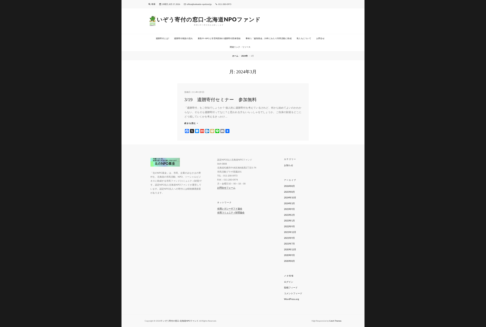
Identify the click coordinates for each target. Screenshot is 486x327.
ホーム (235, 56)
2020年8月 (289, 261)
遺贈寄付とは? (162, 38)
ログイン (288, 281)
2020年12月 (290, 249)
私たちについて (304, 38)
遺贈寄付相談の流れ (183, 38)
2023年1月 (289, 220)
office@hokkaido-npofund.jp (199, 4)
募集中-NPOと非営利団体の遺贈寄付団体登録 (219, 38)
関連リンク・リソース (240, 47)
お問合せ (320, 38)
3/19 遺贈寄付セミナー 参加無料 (220, 99)
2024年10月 (290, 197)
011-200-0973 (224, 4)
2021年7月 (289, 243)
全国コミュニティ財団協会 (231, 212)
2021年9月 (289, 237)
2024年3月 (289, 203)
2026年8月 (289, 186)
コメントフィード (293, 293)
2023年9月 (289, 209)
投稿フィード (291, 287)
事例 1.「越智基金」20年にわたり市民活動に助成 (269, 38)
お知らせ (288, 165)
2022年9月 (289, 226)
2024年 (244, 56)
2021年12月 (290, 232)
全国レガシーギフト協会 (229, 208)
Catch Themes (335, 321)
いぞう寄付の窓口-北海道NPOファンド (209, 19)
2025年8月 (289, 191)
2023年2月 (289, 214)
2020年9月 (289, 255)
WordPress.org (291, 299)
